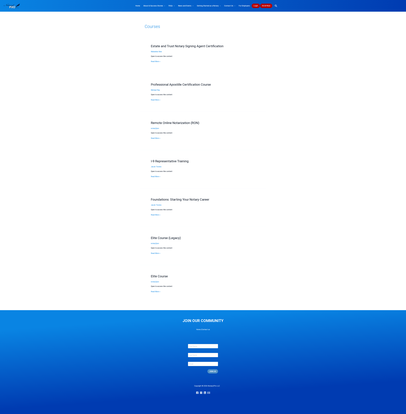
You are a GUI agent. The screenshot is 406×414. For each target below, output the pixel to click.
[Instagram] (201, 392)
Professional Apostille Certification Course (181, 84)
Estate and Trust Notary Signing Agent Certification (187, 46)
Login (256, 6)
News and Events (184, 6)
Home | (199, 329)
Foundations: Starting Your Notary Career (180, 199)
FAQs (171, 6)
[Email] (208, 392)
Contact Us (228, 6)
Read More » (155, 61)
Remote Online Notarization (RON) (175, 123)
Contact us (206, 329)
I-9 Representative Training (170, 161)
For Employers (244, 6)
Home (137, 6)
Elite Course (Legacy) (166, 238)
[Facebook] (197, 392)
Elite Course (159, 276)
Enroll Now (266, 6)
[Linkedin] (205, 392)
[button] (276, 5)
